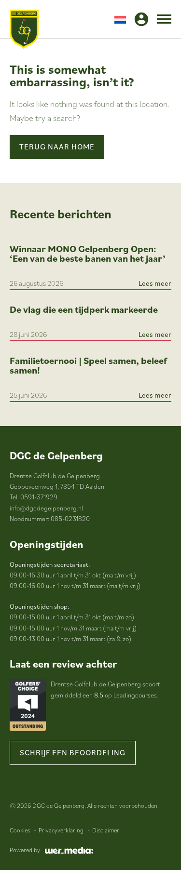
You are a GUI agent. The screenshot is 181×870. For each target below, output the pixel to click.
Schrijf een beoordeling (72, 752)
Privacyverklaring (61, 830)
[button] (120, 19)
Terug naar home (57, 146)
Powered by (25, 850)
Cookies (20, 830)
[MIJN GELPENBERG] (141, 19)
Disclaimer (105, 830)
